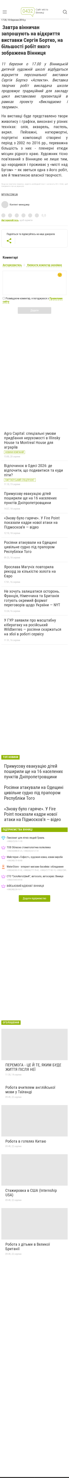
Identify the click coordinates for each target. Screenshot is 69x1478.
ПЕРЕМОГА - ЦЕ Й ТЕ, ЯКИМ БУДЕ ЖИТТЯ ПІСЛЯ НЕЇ (33, 1067)
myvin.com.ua (9, 194)
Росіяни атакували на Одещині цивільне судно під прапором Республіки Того (30, 547)
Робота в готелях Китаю (25, 1141)
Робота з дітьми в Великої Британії (27, 1246)
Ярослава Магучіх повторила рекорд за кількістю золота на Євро (30, 571)
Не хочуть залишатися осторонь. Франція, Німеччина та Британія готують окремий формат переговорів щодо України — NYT (32, 598)
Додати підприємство (34, 898)
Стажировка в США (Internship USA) (31, 1192)
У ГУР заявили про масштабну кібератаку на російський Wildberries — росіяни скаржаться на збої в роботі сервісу (32, 627)
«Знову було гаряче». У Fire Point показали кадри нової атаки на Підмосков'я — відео (32, 523)
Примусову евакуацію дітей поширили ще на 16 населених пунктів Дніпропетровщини (30, 498)
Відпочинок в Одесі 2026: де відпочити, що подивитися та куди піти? (33, 470)
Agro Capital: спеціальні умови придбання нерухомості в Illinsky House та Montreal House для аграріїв (32, 440)
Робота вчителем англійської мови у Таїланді (30, 1089)
